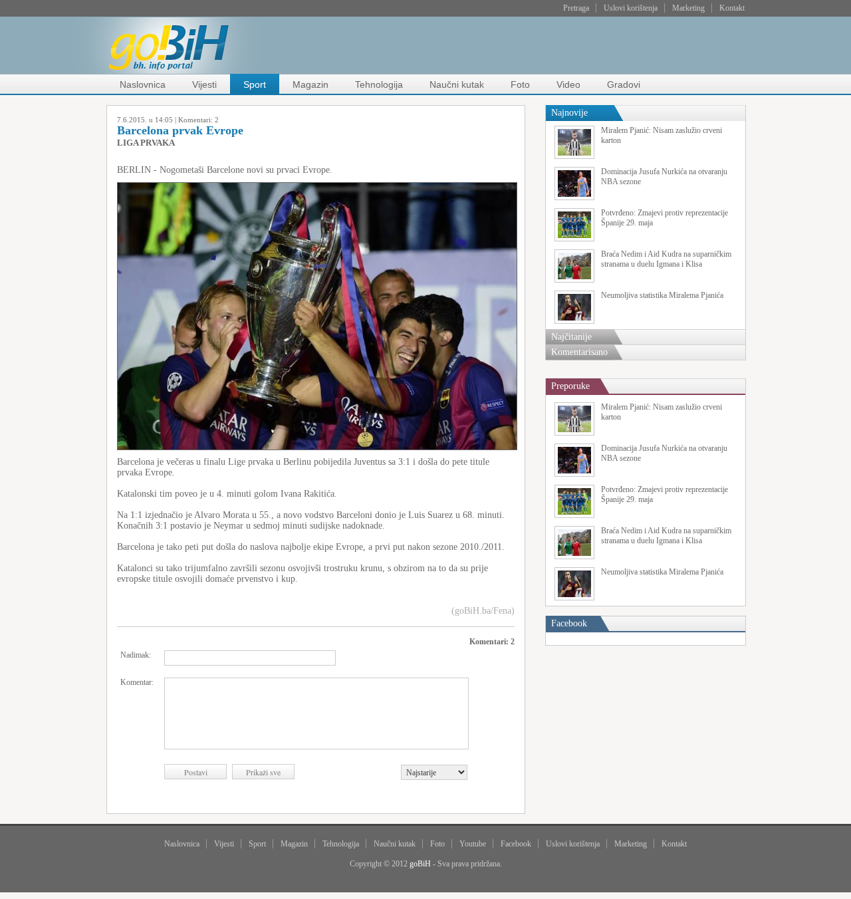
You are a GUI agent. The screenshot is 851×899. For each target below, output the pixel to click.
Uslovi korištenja (631, 8)
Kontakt (732, 8)
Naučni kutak (456, 84)
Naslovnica (143, 84)
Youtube (472, 843)
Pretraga (576, 8)
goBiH (420, 863)
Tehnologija (379, 84)
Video (568, 84)
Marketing (688, 8)
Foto (520, 84)
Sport (254, 84)
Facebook (516, 843)
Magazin (310, 84)
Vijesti (204, 84)
